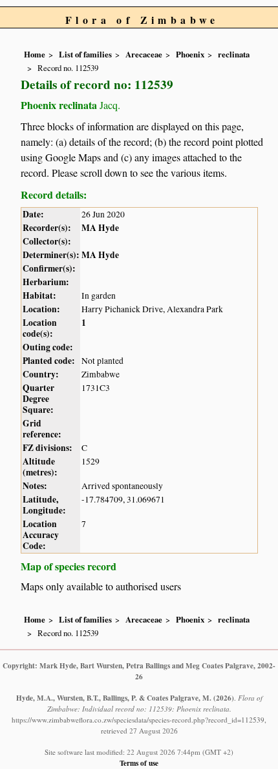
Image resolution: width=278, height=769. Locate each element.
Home (34, 54)
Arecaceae (143, 54)
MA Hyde (100, 227)
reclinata (234, 54)
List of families (85, 54)
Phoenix (190, 54)
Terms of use (139, 762)
